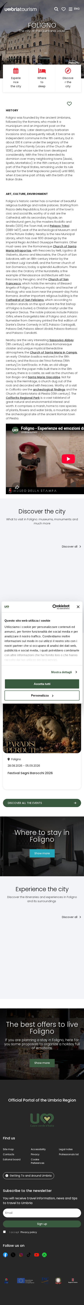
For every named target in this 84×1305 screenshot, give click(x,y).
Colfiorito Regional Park (23, 398)
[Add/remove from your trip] (25, 560)
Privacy (35, 1154)
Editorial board (12, 1159)
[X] (13, 1254)
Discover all (70, 547)
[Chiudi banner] (78, 607)
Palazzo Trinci (59, 226)
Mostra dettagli (61, 672)
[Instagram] (21, 1254)
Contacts (8, 1154)
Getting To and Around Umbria (31, 1176)
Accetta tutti (42, 684)
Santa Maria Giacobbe (44, 377)
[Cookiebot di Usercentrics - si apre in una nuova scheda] (53, 606)
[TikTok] (28, 1254)
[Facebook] (5, 1254)
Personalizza (40, 695)
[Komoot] (44, 1254)
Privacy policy (29, 1232)
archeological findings (49, 389)
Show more (42, 853)
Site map (8, 1149)
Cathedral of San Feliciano (25, 300)
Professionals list (69, 1154)
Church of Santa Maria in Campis (53, 352)
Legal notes (66, 1149)
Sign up (42, 1224)
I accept (23, 1232)
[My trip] (63, 9)
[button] (77, 9)
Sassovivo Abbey (61, 340)
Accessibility (38, 1149)
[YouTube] (36, 1254)
